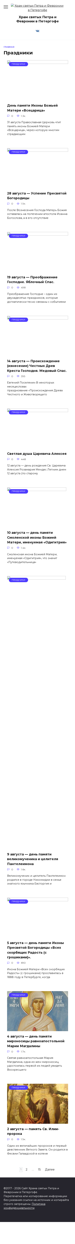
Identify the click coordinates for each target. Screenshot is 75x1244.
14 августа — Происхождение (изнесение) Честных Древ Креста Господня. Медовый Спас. (37, 366)
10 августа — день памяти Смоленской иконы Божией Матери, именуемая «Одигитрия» (37, 537)
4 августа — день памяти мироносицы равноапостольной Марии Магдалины (35, 1041)
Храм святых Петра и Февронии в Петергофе (37, 19)
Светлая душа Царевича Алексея (36, 454)
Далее (50, 1169)
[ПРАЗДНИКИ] (37, 98)
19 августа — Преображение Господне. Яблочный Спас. (32, 279)
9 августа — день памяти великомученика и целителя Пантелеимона (32, 859)
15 (39, 1169)
